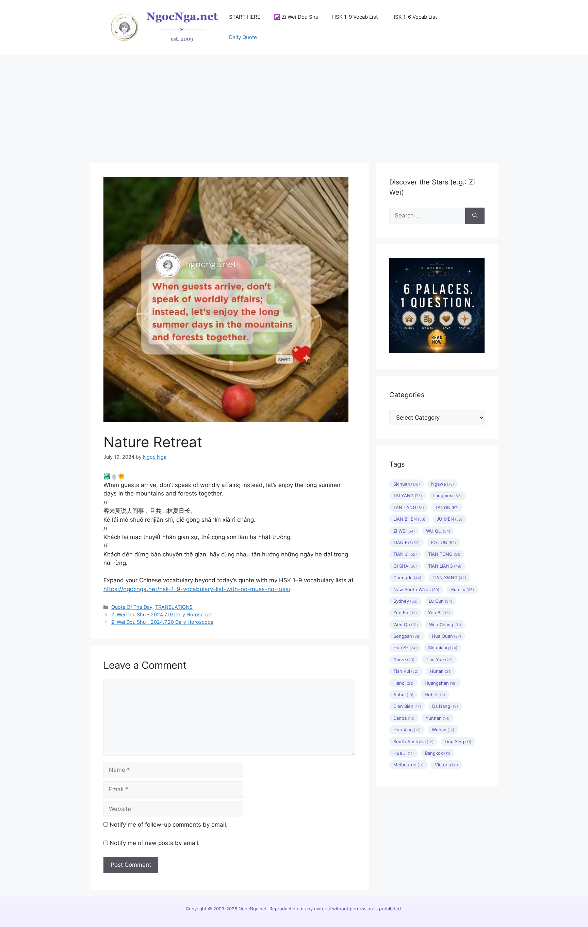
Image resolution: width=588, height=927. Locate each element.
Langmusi (447, 495)
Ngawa (442, 484)
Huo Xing (407, 729)
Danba (403, 718)
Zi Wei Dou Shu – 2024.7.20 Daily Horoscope (162, 622)
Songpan (407, 636)
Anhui (403, 694)
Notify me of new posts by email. (155, 843)
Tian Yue (439, 659)
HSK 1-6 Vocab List (414, 17)
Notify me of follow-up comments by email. (169, 824)
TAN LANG (408, 507)
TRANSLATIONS (174, 607)
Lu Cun (440, 601)
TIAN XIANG (449, 577)
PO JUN (443, 542)
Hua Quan (446, 636)
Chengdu (407, 577)
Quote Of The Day (131, 607)
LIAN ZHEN (409, 519)
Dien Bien (407, 706)
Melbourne (408, 764)
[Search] (475, 216)
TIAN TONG (444, 554)
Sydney (405, 601)
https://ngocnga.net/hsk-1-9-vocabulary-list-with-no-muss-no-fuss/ (196, 589)
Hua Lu (462, 589)
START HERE (244, 17)
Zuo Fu (405, 612)
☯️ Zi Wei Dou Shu (296, 17)
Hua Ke (405, 647)
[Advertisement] (294, 105)
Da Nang (445, 706)
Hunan (441, 671)
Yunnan (438, 718)
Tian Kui (406, 671)
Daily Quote (243, 37)
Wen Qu (405, 624)
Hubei (435, 694)
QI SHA (405, 566)
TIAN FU (406, 542)
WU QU (438, 531)
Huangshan (441, 683)
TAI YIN (447, 507)
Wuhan (443, 729)
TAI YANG (407, 495)
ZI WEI (404, 531)
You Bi (439, 612)
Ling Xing (458, 741)
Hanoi (403, 683)
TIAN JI (405, 554)
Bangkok (437, 753)
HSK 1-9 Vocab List (355, 17)
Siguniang (442, 647)
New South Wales (416, 589)
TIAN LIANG (444, 566)
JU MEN (449, 519)
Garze (403, 659)
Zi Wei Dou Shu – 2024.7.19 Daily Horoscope (161, 614)
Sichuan (406, 484)
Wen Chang (445, 624)
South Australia (413, 741)
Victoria (446, 764)
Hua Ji (403, 753)
